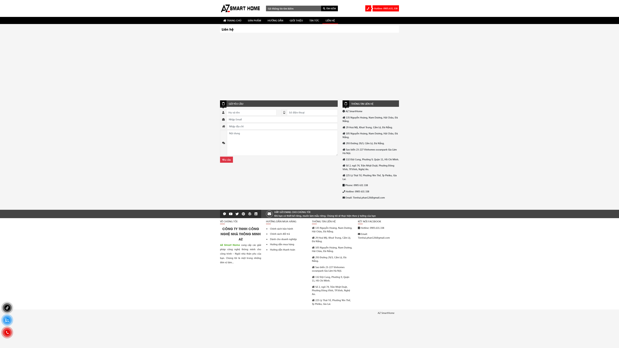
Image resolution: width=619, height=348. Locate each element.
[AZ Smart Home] (240, 8)
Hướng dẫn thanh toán (282, 249)
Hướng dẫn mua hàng (282, 244)
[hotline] (368, 8)
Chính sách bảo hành (281, 228)
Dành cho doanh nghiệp (283, 239)
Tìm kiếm (330, 8)
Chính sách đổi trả (280, 233)
